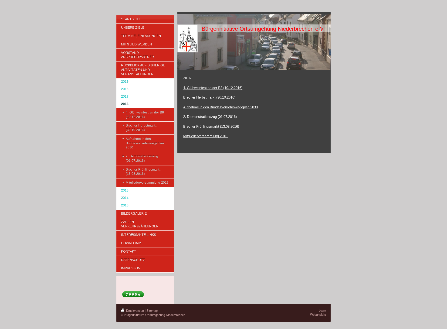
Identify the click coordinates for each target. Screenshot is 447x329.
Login (322, 310)
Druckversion (135, 310)
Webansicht (318, 314)
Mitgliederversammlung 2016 (205, 136)
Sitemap (152, 310)
